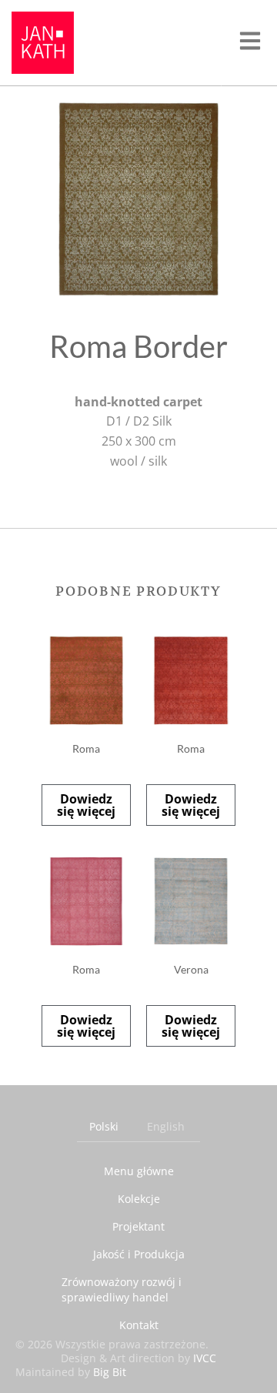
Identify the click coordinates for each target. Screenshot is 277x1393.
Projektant (138, 1226)
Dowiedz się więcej (86, 805)
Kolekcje (139, 1198)
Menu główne (139, 1171)
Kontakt (139, 1325)
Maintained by (70, 1372)
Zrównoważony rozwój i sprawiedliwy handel (122, 1289)
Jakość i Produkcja (139, 1254)
